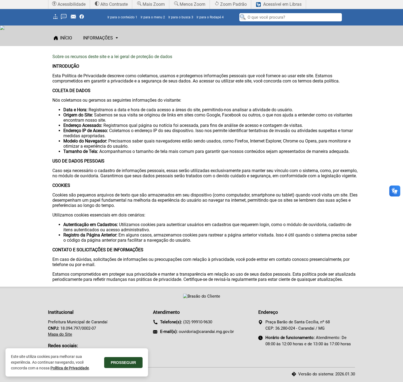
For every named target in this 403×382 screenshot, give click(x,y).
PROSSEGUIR (123, 362)
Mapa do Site (60, 334)
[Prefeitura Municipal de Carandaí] (201, 296)
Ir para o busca (180, 17)
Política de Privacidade (69, 368)
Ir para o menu (153, 17)
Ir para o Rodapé (210, 17)
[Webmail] (75, 18)
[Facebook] (83, 18)
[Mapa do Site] (56, 18)
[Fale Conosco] (65, 18)
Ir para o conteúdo (122, 17)
